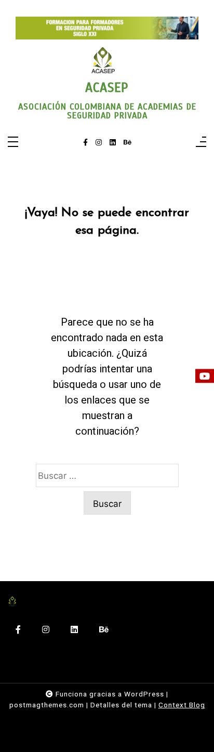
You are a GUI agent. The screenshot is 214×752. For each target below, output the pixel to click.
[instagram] (99, 142)
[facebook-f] (85, 142)
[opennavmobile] (201, 142)
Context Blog (181, 705)
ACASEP (107, 88)
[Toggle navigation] (13, 142)
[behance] (127, 142)
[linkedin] (113, 142)
